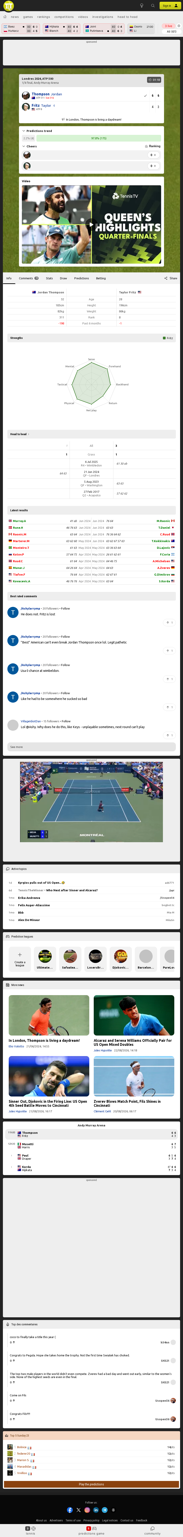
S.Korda (164, 581)
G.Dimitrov (162, 574)
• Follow (64, 608)
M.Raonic (163, 520)
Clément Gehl (102, 1111)
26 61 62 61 (113, 554)
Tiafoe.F (19, 574)
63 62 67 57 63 (115, 541)
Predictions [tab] (81, 278)
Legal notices (110, 1520)
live (168, 26)
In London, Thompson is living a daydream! (44, 1040)
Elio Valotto (16, 1046)
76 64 (73, 574)
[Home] (4, 16)
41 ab (73, 520)
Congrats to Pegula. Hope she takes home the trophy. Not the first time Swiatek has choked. (70, 1355)
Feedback (141, 1520)
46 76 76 (71, 581)
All (172, 31)
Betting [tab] (101, 278)
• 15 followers (50, 721)
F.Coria (165, 554)
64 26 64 (71, 567)
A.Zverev (163, 567)
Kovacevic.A (21, 581)
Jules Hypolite (103, 1050)
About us (41, 1520)
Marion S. (23, 1460)
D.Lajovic (163, 547)
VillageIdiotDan (31, 721)
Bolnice (22, 1447)
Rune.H (18, 527)
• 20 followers (50, 608)
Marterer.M (21, 541)
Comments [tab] (28, 278)
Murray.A (19, 520)
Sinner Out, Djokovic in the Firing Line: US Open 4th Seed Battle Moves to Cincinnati (48, 1103)
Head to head (127, 17)
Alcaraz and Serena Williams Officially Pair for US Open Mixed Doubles (133, 1042)
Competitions (64, 17)
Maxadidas (24, 1466)
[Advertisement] (91, 54)
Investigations (102, 17)
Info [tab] (9, 278)
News (15, 17)
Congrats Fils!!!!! (20, 1413)
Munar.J (19, 567)
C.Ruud (165, 534)
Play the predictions (91, 1484)
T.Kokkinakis (161, 541)
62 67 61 (111, 574)
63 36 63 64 (113, 547)
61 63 (73, 547)
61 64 (73, 561)
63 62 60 (71, 541)
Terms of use (73, 1520)
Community (152, 1533)
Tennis (30, 1533)
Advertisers (56, 1520)
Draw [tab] (63, 278)
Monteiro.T (21, 547)
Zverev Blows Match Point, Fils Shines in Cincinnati (127, 1103)
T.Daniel (164, 527)
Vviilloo (22, 1472)
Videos (83, 17)
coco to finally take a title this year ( (33, 1337)
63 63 (109, 527)
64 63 (109, 567)
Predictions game (91, 1533)
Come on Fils (18, 1395)
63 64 (73, 534)
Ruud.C (18, 561)
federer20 (23, 1453)
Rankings (43, 17)
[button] (153, 5)
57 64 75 (71, 554)
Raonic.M (19, 534)
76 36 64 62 (113, 534)
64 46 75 (111, 561)
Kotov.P (18, 554)
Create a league (20, 964)
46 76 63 (71, 527)
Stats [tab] (49, 278)
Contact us (127, 1520)
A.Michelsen (161, 561)
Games (28, 17)
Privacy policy (91, 1520)
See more (16, 746)
